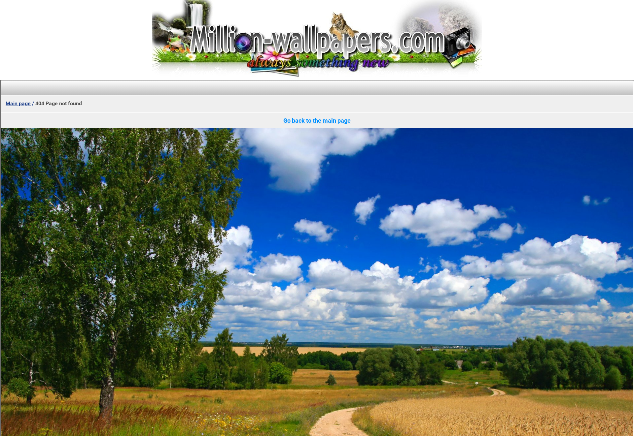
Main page (18, 103)
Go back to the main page (317, 120)
